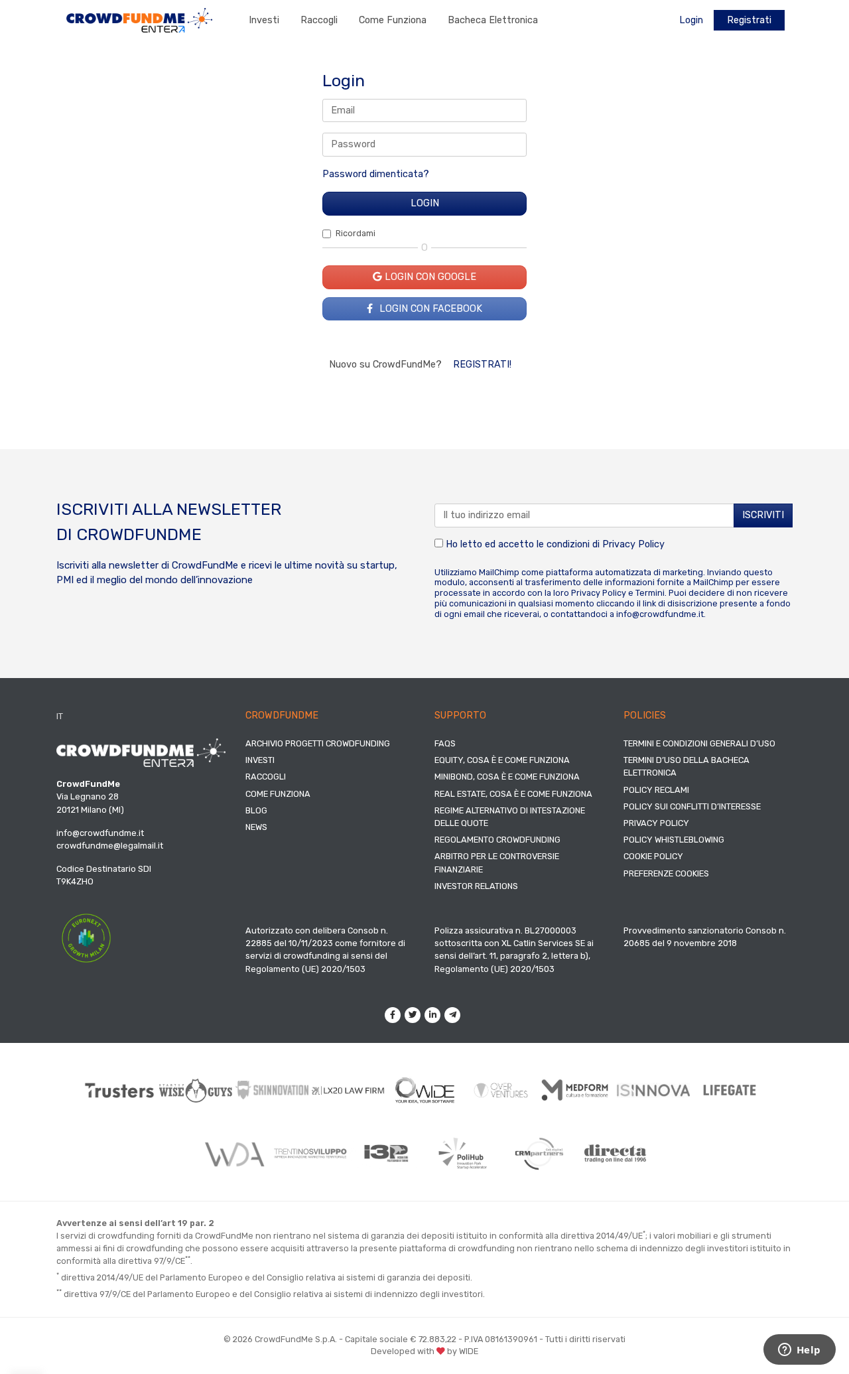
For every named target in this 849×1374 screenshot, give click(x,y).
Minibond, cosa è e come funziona (507, 777)
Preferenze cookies (666, 873)
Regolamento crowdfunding (497, 840)
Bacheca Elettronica (493, 20)
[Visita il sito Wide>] (425, 1090)
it (59, 716)
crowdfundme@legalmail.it (109, 846)
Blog (256, 810)
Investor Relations (476, 886)
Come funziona (392, 20)
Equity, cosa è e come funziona (502, 760)
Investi (264, 20)
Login (691, 20)
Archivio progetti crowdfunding (317, 743)
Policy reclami (656, 790)
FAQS (445, 743)
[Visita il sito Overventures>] (501, 1090)
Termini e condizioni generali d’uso (699, 743)
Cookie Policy (653, 856)
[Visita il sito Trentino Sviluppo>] (310, 1153)
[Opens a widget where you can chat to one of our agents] (799, 1350)
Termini (650, 593)
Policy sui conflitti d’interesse (692, 806)
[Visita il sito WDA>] (234, 1153)
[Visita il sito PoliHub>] (462, 1153)
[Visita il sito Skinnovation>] (272, 1090)
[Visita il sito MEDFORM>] (577, 1090)
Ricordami (355, 233)
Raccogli (319, 20)
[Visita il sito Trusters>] (120, 1090)
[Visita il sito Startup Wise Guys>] (196, 1090)
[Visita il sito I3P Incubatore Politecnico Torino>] (386, 1153)
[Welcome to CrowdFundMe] (139, 19)
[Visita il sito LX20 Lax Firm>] (348, 1090)
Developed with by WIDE (424, 1351)
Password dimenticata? (375, 174)
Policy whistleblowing (673, 840)
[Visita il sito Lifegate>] (730, 1090)
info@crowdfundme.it (660, 614)
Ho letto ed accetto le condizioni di (554, 544)
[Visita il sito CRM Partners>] (539, 1153)
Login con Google (429, 277)
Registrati (749, 20)
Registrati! (482, 364)
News (256, 827)
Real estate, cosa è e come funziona (513, 794)
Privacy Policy (633, 544)
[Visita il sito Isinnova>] (653, 1091)
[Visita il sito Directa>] (615, 1153)
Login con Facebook (429, 308)
